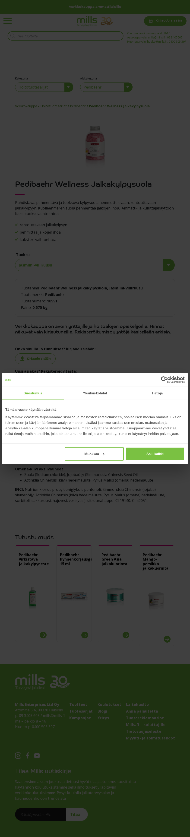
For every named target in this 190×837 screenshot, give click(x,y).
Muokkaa (91, 454)
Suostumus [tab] (33, 393)
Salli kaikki (155, 454)
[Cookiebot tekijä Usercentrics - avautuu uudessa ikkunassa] (164, 379)
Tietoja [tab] (157, 393)
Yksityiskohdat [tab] (95, 393)
